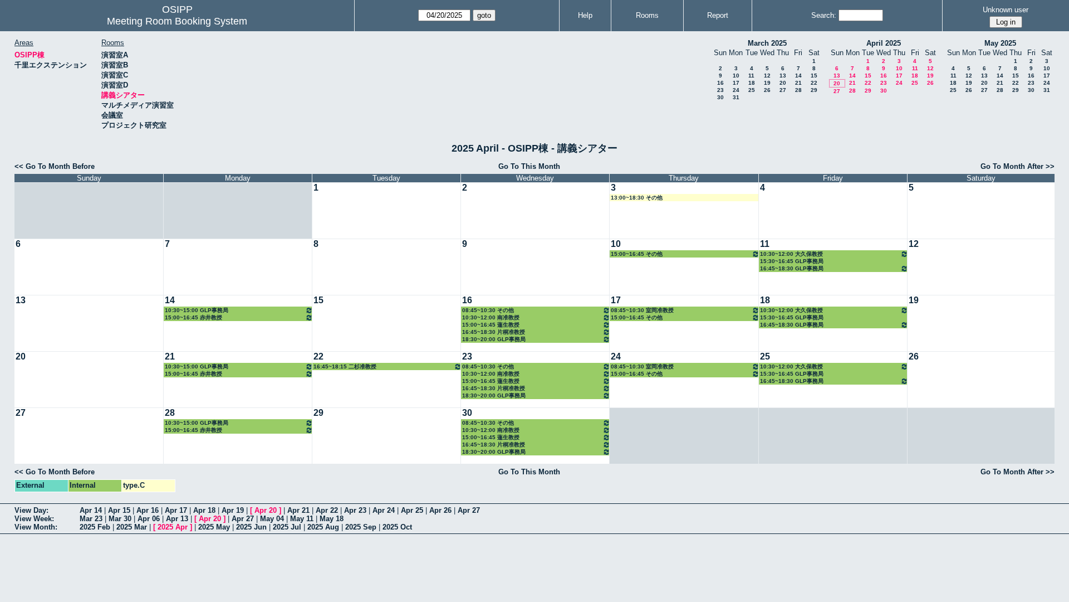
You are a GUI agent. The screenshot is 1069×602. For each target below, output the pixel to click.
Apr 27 (469, 510)
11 (751, 75)
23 (720, 90)
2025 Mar (131, 527)
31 (736, 97)
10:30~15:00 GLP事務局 (196, 310)
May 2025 (1000, 43)
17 (736, 83)
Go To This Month (529, 166)
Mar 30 (120, 518)
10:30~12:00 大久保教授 (791, 254)
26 (767, 90)
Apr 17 (176, 510)
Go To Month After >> (1017, 166)
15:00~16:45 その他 (637, 254)
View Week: (34, 518)
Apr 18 (204, 510)
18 (751, 83)
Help (585, 15)
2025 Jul (287, 527)
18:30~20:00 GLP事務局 (494, 339)
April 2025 (883, 43)
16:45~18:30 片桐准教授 (493, 332)
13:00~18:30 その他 (637, 198)
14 (798, 75)
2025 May (214, 527)
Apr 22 (327, 510)
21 (798, 83)
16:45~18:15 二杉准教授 (344, 366)
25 (751, 90)
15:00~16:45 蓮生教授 (490, 325)
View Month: (35, 527)
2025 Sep (360, 527)
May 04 (272, 518)
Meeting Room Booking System (177, 21)
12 (767, 75)
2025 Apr (173, 527)
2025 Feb (95, 527)
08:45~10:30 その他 (488, 310)
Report (717, 15)
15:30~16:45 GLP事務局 (791, 261)
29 (814, 90)
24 (736, 90)
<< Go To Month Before (54, 166)
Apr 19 (233, 510)
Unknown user (1005, 10)
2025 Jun (251, 527)
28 (798, 90)
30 (720, 97)
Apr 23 (355, 510)
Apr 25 (412, 510)
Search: (823, 15)
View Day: (31, 510)
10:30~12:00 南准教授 (490, 317)
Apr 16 (147, 510)
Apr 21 (298, 510)
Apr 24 (383, 510)
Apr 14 (91, 510)
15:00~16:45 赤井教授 (193, 317)
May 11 (301, 518)
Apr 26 (440, 510)
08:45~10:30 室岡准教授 (642, 310)
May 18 (332, 518)
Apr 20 (265, 510)
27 (782, 90)
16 (720, 83)
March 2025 (767, 43)
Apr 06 (149, 518)
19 (767, 83)
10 (736, 75)
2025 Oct (397, 527)
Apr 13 (177, 518)
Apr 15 (119, 510)
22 (814, 83)
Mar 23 (91, 518)
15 (814, 75)
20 (782, 83)
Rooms (647, 15)
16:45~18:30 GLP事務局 (791, 268)
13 (782, 75)
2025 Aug (323, 527)
